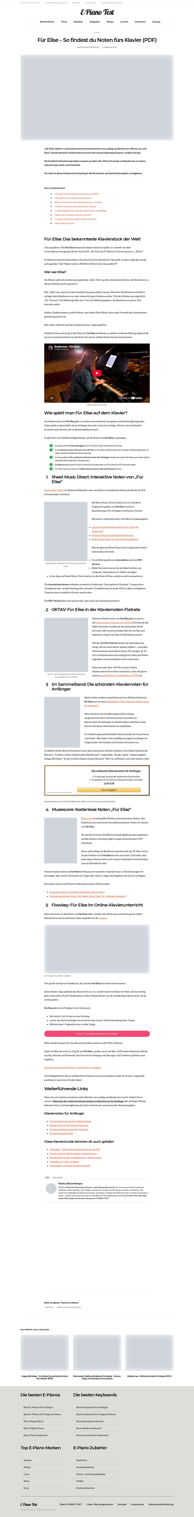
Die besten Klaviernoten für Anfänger (69, 1129)
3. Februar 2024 (109, 47)
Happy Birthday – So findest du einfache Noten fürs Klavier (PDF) (45, 1377)
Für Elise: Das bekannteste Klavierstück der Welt (77, 194)
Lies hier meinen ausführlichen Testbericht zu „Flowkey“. (73, 1067)
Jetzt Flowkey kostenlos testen (97, 1033)
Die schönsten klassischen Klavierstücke (70, 1121)
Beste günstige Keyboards (90, 1421)
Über (47, 1177)
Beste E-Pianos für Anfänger (38, 1407)
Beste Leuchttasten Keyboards (92, 1435)
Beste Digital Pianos (33, 1428)
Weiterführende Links (64, 223)
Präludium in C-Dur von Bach (64, 1161)
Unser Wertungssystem (56, 3)
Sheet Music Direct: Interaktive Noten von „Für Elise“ (78, 202)
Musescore (87, 818)
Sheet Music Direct (54, 490)
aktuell (50, 1307)
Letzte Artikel (57, 1177)
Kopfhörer (81, 1460)
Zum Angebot (108, 790)
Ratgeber (95, 22)
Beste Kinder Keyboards (88, 1428)
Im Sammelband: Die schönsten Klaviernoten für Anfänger (81, 210)
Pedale (79, 1481)
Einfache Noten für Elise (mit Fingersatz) (112, 535)
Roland (27, 1467)
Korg (26, 1488)
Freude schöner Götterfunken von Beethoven (73, 1153)
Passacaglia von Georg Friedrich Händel (69, 1165)
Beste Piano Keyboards (35, 1435)
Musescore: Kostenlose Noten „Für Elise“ (73, 215)
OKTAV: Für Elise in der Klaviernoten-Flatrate (75, 206)
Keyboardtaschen (85, 1488)
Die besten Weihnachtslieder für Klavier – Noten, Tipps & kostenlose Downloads (97, 1377)
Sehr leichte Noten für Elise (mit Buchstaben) (115, 539)
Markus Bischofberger (88, 47)
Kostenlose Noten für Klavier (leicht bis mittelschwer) (77, 892)
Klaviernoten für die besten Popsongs (68, 1125)
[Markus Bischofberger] (51, 1188)
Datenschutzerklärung (111, 3)
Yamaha (27, 1460)
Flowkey (103, 918)
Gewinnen (140, 22)
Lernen (124, 22)
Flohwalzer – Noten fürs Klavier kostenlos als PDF (74, 1149)
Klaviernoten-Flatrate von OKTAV (113, 622)
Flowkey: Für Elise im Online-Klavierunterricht (75, 219)
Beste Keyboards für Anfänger (92, 1407)
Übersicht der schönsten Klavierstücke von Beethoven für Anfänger (88, 1101)
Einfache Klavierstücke (61, 1133)
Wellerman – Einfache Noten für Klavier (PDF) (149, 1376)
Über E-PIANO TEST (30, 3)
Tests (64, 22)
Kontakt (76, 3)
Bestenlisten (47, 22)
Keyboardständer (85, 1467)
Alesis (26, 1481)
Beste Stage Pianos (33, 1421)
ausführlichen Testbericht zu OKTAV (120, 675)
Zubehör (78, 22)
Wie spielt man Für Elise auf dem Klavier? (73, 198)
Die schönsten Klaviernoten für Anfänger (116, 770)
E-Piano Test (97, 12)
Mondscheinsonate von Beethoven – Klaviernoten (75, 1157)
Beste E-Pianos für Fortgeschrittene (42, 1414)
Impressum (90, 3)
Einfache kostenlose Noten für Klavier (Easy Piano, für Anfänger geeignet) (87, 896)
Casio (26, 1474)
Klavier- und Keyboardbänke (90, 1474)
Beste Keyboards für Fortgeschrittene (96, 1414)
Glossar (156, 22)
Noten (110, 22)
